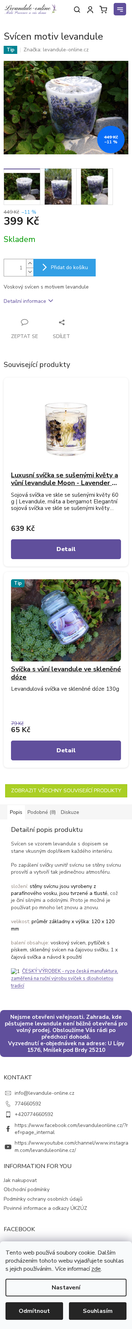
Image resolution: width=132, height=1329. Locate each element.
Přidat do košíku (69, 267)
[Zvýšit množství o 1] (29, 263)
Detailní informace (25, 301)
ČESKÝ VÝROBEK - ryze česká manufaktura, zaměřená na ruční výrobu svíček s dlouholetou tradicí (64, 978)
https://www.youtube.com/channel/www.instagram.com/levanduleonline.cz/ (71, 1146)
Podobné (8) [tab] (41, 812)
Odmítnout (34, 1311)
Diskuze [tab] (70, 812)
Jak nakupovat (20, 1180)
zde (96, 1269)
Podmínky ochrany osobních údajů (43, 1199)
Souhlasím (98, 1311)
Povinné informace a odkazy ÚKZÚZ (45, 1208)
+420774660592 (34, 1114)
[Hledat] (77, 9)
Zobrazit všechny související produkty (66, 790)
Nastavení (66, 1288)
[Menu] (121, 10)
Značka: (56, 49)
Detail (66, 549)
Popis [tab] (16, 812)
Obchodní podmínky (27, 1189)
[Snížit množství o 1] (29, 272)
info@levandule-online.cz (44, 1093)
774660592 (28, 1103)
